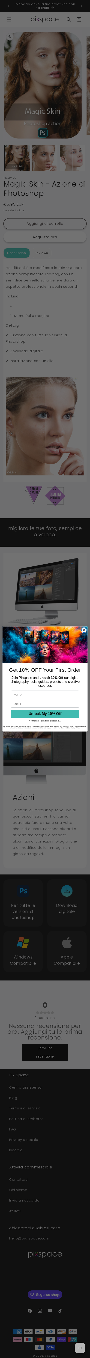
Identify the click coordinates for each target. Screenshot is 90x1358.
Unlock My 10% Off (45, 714)
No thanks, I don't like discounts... (45, 720)
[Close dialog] (83, 630)
